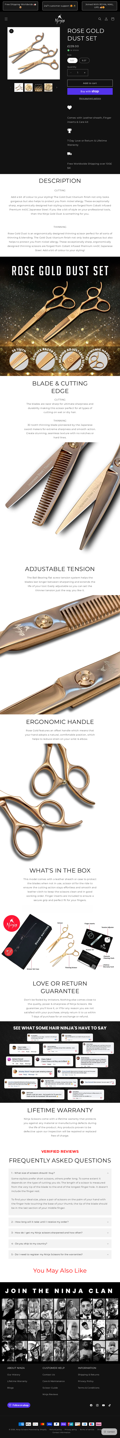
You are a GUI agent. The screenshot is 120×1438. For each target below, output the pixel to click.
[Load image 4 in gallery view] (48, 87)
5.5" (72, 60)
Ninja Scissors (22, 1430)
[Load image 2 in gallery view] (28, 87)
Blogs (10, 1387)
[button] (6, 19)
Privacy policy (71, 1430)
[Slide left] (10, 87)
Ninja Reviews (50, 1394)
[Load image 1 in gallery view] (18, 87)
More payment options (90, 98)
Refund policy (55, 1430)
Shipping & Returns (88, 1374)
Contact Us (49, 1374)
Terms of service (87, 1430)
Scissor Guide (50, 1387)
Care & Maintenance (54, 1381)
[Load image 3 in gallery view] (38, 87)
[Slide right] (57, 87)
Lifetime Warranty (17, 1381)
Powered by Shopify (38, 1430)
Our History (13, 1374)
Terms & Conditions (89, 1387)
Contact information (61, 1432)
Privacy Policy (86, 1381)
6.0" (84, 60)
